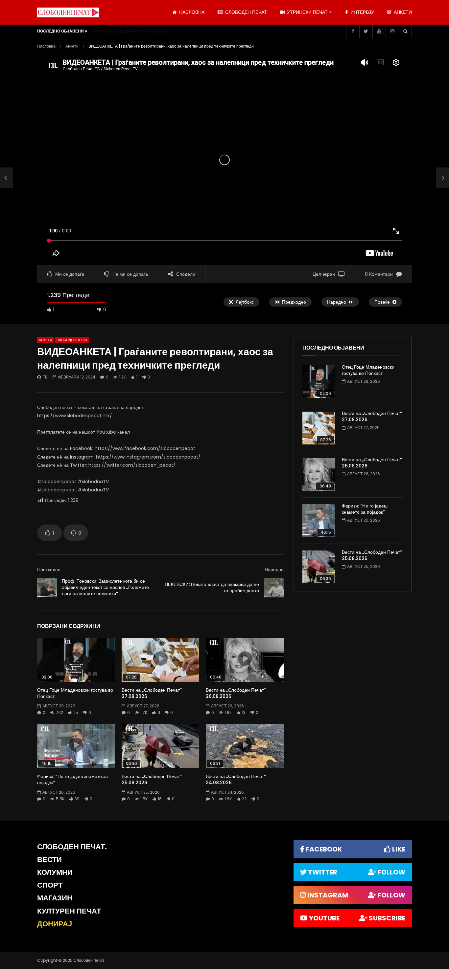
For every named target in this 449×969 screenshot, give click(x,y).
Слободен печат (245, 12)
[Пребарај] (405, 31)
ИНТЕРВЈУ (361, 12)
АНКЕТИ (402, 12)
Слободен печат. (72, 847)
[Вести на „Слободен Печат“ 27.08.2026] (318, 428)
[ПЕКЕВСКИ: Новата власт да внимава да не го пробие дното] (274, 587)
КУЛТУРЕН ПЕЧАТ (69, 911)
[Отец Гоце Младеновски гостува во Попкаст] (318, 381)
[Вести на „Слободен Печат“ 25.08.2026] (318, 566)
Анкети (72, 46)
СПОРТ (49, 885)
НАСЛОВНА (191, 12)
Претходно (48, 569)
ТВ (45, 377)
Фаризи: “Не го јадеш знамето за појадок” (72, 779)
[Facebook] (352, 31)
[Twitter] (365, 31)
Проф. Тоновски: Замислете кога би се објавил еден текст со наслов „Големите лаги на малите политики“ (105, 587)
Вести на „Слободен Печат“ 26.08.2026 (236, 693)
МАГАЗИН (54, 898)
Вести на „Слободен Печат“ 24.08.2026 (129, 31)
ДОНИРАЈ (54, 924)
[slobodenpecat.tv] (68, 12)
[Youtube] (379, 31)
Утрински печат (307, 12)
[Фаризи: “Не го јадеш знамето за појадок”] (318, 520)
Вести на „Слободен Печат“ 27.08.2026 (152, 693)
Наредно (274, 569)
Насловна (46, 46)
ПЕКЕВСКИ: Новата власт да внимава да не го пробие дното (212, 587)
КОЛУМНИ (55, 872)
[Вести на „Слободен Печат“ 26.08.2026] (318, 474)
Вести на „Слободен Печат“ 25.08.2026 (152, 779)
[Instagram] (392, 31)
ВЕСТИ (49, 859)
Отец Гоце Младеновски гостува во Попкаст (75, 693)
